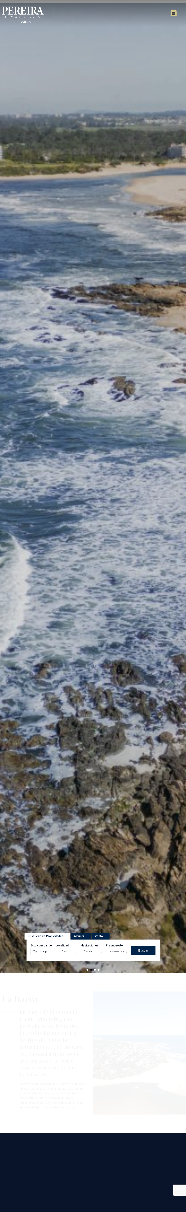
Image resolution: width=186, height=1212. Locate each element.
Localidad (62, 945)
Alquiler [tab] (79, 936)
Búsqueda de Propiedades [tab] (45, 936)
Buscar (143, 950)
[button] (174, 13)
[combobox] (43, 951)
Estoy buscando (41, 945)
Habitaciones (89, 945)
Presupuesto (114, 945)
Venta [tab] (99, 936)
